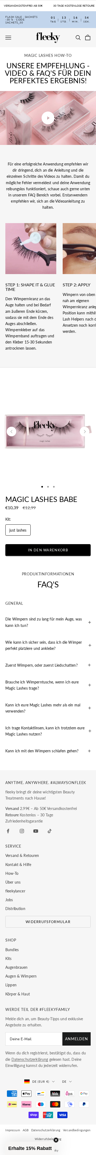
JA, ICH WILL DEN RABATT (63, 579)
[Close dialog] (89, 556)
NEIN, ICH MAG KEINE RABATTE (62, 588)
